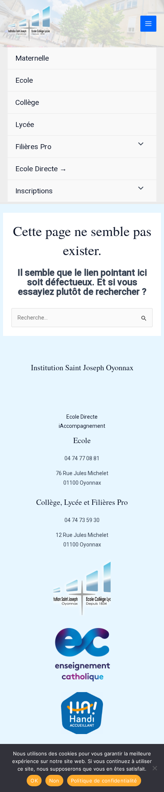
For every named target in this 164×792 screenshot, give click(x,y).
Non (54, 781)
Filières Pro (33, 146)
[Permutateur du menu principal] (148, 24)
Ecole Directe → (41, 168)
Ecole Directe (82, 417)
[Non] (154, 768)
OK (34, 781)
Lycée (24, 124)
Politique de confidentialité (104, 781)
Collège (27, 102)
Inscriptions (34, 190)
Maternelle (32, 58)
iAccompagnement (82, 426)
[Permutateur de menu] (139, 144)
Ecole (24, 80)
